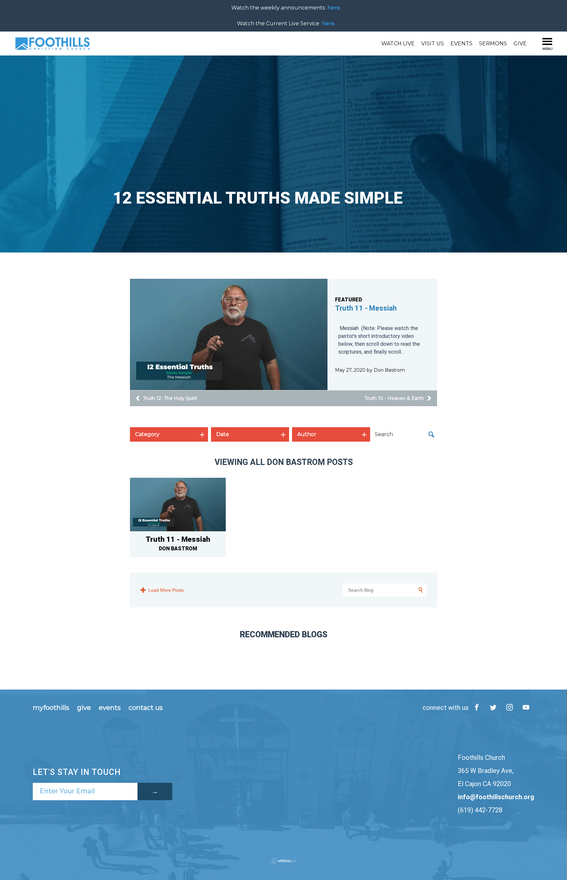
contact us (146, 708)
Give (520, 43)
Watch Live (398, 43)
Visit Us (432, 43)
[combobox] (169, 434)
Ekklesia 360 (283, 861)
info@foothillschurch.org (496, 797)
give (84, 708)
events (110, 708)
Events (461, 43)
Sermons (493, 43)
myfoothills (51, 708)
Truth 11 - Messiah (366, 308)
